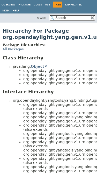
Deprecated (73, 4)
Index (6, 10)
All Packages (13, 49)
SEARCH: (42, 18)
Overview (8, 4)
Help (16, 10)
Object (37, 66)
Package (24, 4)
